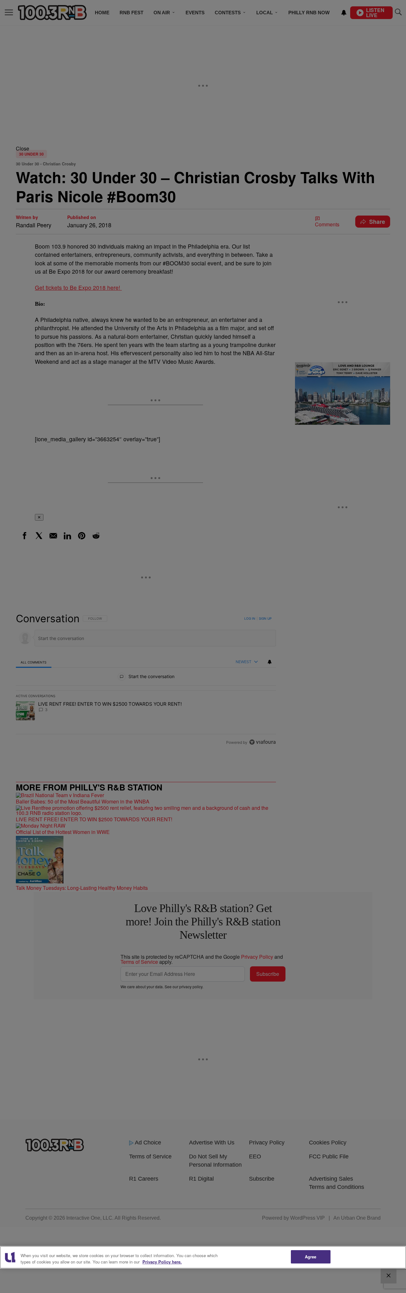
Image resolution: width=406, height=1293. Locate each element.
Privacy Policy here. (162, 1262)
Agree (311, 1257)
